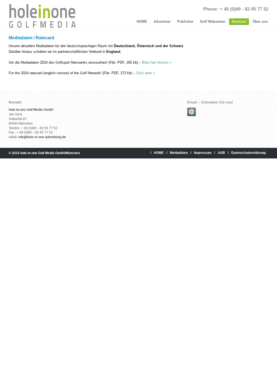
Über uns (260, 22)
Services (239, 22)
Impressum (203, 153)
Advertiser (162, 22)
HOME (142, 22)
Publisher (185, 22)
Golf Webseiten (212, 22)
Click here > (145, 73)
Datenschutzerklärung (248, 153)
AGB (221, 153)
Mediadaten (179, 153)
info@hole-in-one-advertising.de (42, 137)
